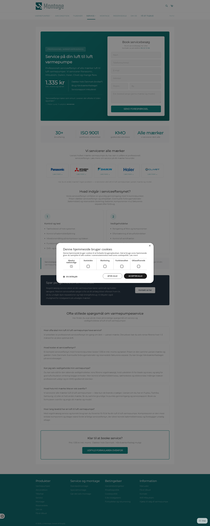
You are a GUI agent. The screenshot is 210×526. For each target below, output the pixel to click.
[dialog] (105, 263)
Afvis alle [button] (113, 276)
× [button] (150, 246)
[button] (70, 276)
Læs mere (133, 255)
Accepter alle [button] (135, 276)
